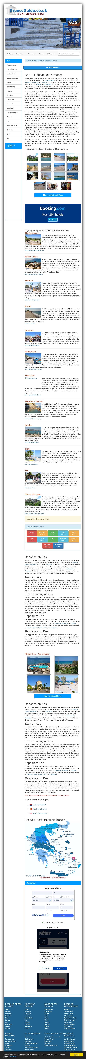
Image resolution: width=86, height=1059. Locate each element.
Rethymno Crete (69, 1020)
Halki (44, 628)
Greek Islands (37, 60)
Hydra (47, 1028)
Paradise (28, 571)
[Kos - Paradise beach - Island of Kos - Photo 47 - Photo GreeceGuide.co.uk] (39, 185)
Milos (26, 1009)
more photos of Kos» (54, 195)
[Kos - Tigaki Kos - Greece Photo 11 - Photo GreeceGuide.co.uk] (32, 166)
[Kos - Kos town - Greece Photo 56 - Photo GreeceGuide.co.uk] (59, 176)
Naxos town (68, 1022)
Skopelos (28, 1014)
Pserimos (35, 82)
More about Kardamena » (33, 369)
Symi (46, 1016)
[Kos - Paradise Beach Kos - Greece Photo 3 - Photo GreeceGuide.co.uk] (46, 157)
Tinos (46, 1020)
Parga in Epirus (69, 1024)
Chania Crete (68, 1016)
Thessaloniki (68, 1011)
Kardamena (70, 569)
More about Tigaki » (31, 464)
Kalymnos (28, 82)
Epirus (7, 1043)
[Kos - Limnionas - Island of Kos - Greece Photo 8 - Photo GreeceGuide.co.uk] (72, 176)
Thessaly (8, 1049)
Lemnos (27, 1016)
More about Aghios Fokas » (34, 274)
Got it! (76, 1054)
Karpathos (47, 84)
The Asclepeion (12, 125)
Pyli (8, 121)
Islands (19, 54)
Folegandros (49, 1009)
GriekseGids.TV (69, 1049)
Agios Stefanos (12, 69)
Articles (51, 54)
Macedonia (9, 1045)
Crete (7, 1009)
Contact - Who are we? (52, 1037)
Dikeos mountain (12, 78)
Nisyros (44, 82)
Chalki (47, 1014)
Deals (42, 54)
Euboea (27, 1024)
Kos (6, 1022)
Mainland (31, 54)
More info (13, 1057)
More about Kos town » (32, 345)
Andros (47, 1022)
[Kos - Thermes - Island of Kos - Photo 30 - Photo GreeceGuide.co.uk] (72, 166)
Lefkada (8, 1026)
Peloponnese (9, 1039)
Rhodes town (68, 1014)
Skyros (47, 1024)
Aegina (47, 1026)
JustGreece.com (69, 1039)
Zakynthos (8, 1024)
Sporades (28, 1041)
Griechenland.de (69, 1045)
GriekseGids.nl (69, 1041)
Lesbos (7, 1028)
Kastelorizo (53, 628)
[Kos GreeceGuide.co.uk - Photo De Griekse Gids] (39, 665)
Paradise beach (12, 112)
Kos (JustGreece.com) (39, 813)
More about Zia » (30, 488)
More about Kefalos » (32, 442)
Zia (8, 138)
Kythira (27, 1022)
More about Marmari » (32, 300)
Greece (29, 60)
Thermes (10, 130)
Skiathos (28, 1011)
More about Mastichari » (33, 395)
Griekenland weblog (71, 1047)
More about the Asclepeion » (34, 250)
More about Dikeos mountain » (35, 513)
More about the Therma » (33, 419)
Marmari (75, 562)
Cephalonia (29, 1018)
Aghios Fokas (11, 65)
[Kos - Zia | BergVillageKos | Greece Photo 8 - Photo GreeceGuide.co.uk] (72, 157)
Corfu (7, 1018)
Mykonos (8, 1016)
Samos (35, 628)
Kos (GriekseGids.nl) (39, 805)
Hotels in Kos (53, 67)
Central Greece (10, 1041)
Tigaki (27, 564)
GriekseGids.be (69, 1043)
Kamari (9, 82)
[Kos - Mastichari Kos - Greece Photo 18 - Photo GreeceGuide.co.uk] (46, 166)
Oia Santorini (68, 1026)
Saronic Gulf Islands (31, 1047)
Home (10, 54)
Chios (27, 1028)
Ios (26, 1020)
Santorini (8, 1014)
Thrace (7, 1047)
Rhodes (38, 84)
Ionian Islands (29, 1049)
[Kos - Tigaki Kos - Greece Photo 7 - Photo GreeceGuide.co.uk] (32, 176)
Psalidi (9, 117)
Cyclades (28, 1037)
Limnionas (10, 99)
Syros (46, 1018)
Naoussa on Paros (70, 1018)
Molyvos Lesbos (69, 1028)
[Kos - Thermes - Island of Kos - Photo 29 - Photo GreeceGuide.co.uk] (66, 185)
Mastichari (33, 564)
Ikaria (40, 628)
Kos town (49, 564)
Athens (66, 1009)
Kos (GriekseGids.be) (39, 809)
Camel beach (11, 74)
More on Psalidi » (30, 324)
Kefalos (9, 91)
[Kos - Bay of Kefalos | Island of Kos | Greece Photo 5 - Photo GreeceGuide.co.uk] (59, 166)
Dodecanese (48, 60)
